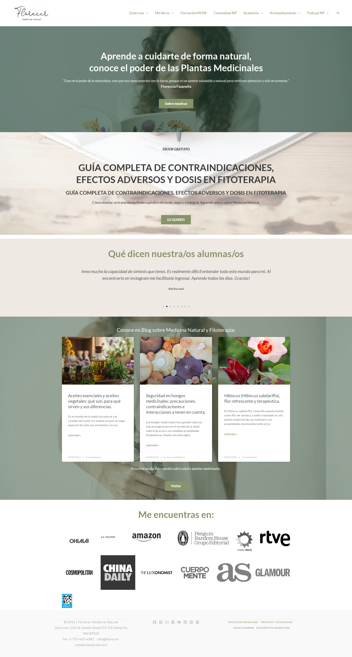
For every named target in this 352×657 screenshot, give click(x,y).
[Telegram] (173, 622)
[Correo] (167, 622)
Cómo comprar (243, 627)
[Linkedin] (185, 622)
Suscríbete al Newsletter (273, 627)
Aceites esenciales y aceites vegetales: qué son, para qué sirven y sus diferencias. (94, 401)
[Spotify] (197, 622)
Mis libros (162, 13)
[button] (338, 13)
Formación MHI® (193, 13)
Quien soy (136, 13)
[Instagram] (161, 622)
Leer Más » (74, 435)
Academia (251, 13)
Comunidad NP (225, 13)
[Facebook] (154, 622)
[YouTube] (179, 622)
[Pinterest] (191, 622)
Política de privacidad (243, 622)
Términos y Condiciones (276, 622)
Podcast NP (315, 13)
